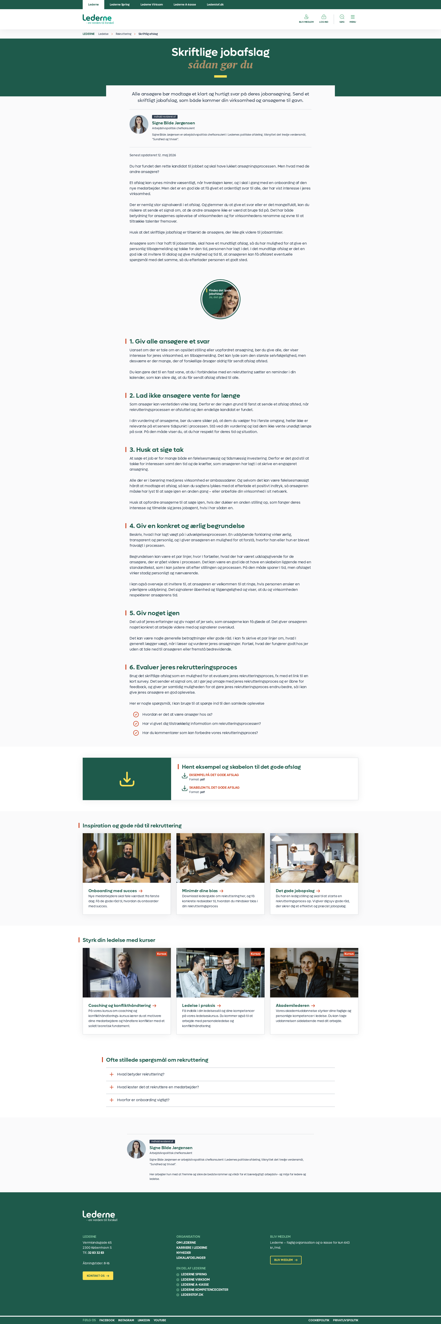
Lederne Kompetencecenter (204, 1290)
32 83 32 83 (96, 1253)
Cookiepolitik (318, 1320)
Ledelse (103, 34)
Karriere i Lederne (191, 1248)
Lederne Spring (120, 4)
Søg (342, 21)
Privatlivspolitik (345, 1320)
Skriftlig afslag (148, 34)
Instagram (126, 1320)
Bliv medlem (306, 21)
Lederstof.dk (215, 4)
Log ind (323, 21)
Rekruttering (123, 34)
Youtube (160, 1320)
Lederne (93, 4)
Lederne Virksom (152, 4)
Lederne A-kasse (185, 4)
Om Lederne (186, 1242)
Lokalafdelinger (191, 1258)
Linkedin (144, 1320)
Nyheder (183, 1253)
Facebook (106, 1320)
